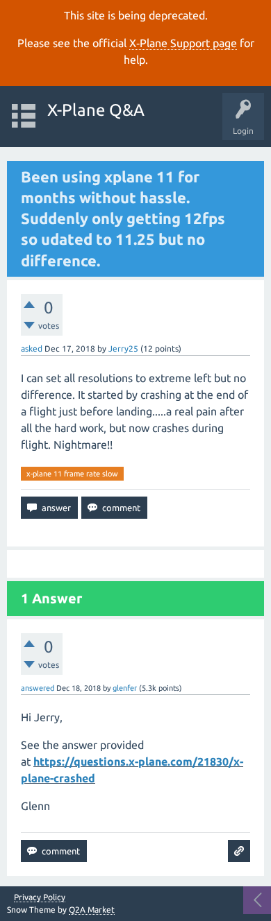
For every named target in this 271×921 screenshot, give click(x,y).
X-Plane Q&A (96, 110)
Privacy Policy (39, 897)
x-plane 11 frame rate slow (72, 474)
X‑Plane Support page (183, 43)
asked (31, 348)
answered (37, 688)
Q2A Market (92, 909)
